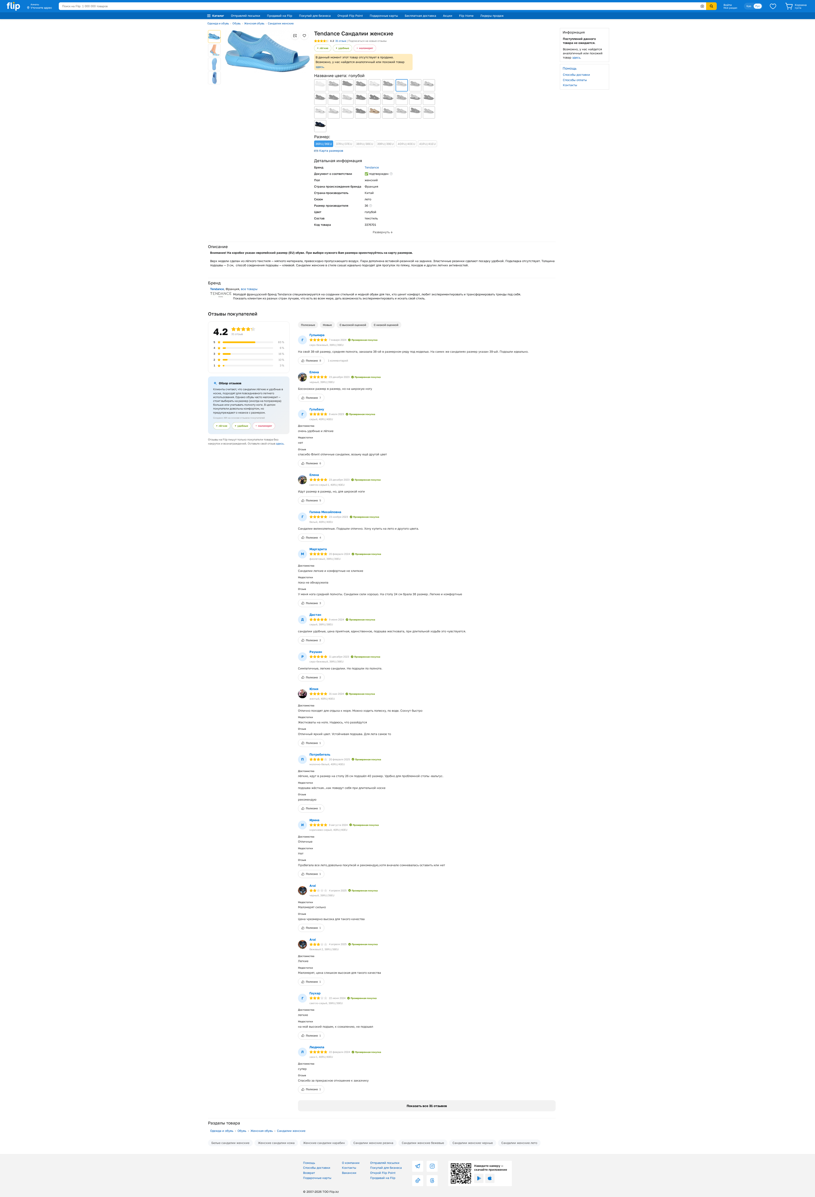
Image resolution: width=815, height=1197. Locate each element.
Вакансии (349, 1173)
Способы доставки (576, 74)
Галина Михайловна (325, 512)
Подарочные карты (384, 15)
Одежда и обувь (218, 23)
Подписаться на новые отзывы (367, 40)
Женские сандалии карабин (324, 1143)
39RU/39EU (385, 144)
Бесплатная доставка (420, 15)
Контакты (570, 85)
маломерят (366, 48)
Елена (314, 372)
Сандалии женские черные (472, 1143)
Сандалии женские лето (519, 1143)
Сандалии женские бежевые (423, 1143)
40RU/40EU (406, 144)
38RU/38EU (364, 144)
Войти (728, 4)
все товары (249, 289)
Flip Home (466, 15)
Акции (447, 15)
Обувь (236, 23)
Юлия (313, 689)
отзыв (340, 40)
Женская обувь (254, 23)
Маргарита (318, 549)
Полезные (308, 325)
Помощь (309, 1163)
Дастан (315, 614)
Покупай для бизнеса (315, 15)
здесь (320, 67)
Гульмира (317, 335)
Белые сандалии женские (230, 1143)
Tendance (372, 167)
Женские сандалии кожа (276, 1143)
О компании (351, 1163)
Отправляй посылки (245, 15)
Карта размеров (331, 150)
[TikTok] (417, 1180)
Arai (312, 885)
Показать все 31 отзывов (427, 1106)
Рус (757, 6)
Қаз (748, 6)
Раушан (315, 652)
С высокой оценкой (353, 325)
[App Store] (490, 1178)
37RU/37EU (344, 144)
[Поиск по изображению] (702, 6)
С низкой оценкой (386, 325)
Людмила (316, 1047)
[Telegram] (417, 1166)
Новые (327, 325)
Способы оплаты (575, 79)
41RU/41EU (427, 144)
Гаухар (314, 993)
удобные (343, 48)
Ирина (314, 820)
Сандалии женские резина (373, 1143)
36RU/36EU (323, 144)
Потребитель (319, 754)
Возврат (309, 1173)
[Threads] (432, 1180)
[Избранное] (773, 6)
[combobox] (382, 6)
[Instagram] (432, 1166)
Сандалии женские (281, 23)
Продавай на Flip (279, 15)
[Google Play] (478, 1178)
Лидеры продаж (492, 15)
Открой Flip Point (350, 15)
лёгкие (324, 48)
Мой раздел (730, 8)
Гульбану (316, 409)
